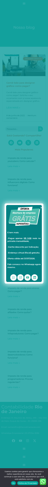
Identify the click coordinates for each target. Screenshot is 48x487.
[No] (45, 477)
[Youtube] (27, 277)
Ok (13, 483)
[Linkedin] (34, 277)
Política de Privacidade (27, 483)
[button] (41, 208)
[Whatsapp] (13, 277)
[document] (24, 243)
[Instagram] (20, 277)
